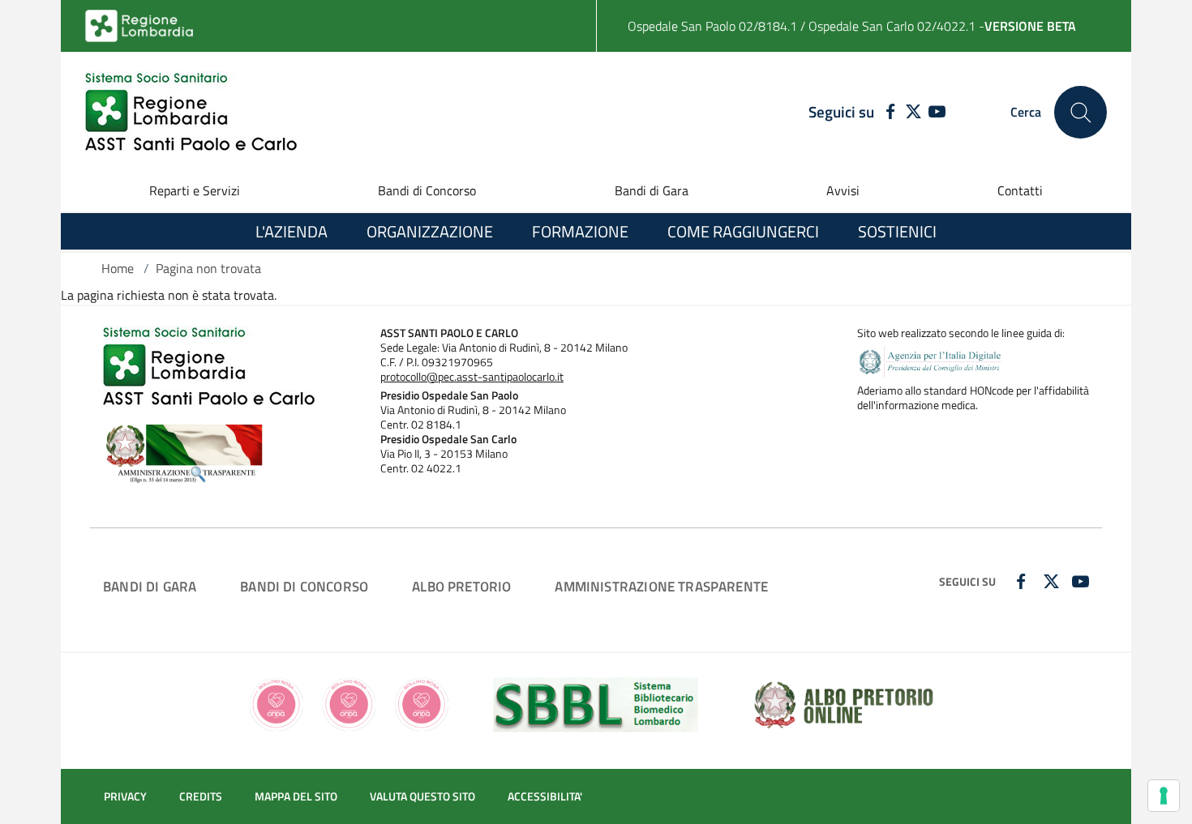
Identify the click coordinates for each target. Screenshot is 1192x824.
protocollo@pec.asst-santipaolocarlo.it (472, 377)
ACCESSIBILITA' (545, 796)
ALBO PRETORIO (461, 586)
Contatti (1020, 190)
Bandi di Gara (651, 190)
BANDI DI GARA (149, 586)
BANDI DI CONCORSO (304, 586)
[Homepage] (191, 112)
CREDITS (200, 796)
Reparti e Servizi (194, 190)
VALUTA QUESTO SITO (422, 796)
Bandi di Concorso (427, 190)
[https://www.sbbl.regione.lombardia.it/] (596, 703)
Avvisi (843, 190)
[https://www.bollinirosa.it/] (349, 703)
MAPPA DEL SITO (296, 796)
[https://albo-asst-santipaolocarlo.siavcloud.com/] (844, 703)
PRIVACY (125, 796)
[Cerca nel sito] (1080, 112)
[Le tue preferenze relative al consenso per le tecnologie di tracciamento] (1163, 795)
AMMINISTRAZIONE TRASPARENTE (661, 586)
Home (117, 268)
